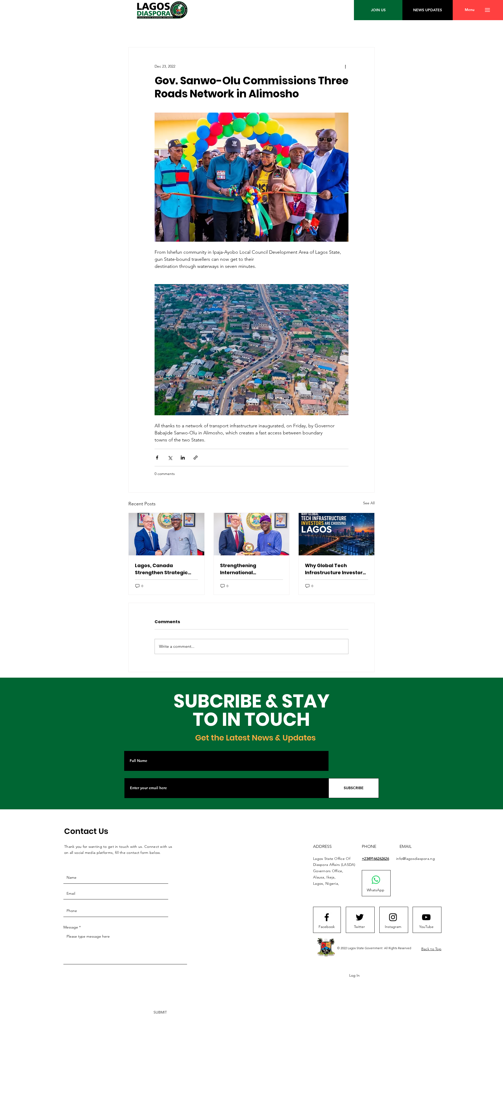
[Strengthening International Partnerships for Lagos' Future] (251, 534)
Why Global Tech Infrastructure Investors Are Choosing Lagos (335, 569)
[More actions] (345, 66)
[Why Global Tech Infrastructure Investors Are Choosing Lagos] (336, 534)
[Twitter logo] (359, 917)
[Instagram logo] (393, 917)
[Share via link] (195, 457)
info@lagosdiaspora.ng (415, 858)
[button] (469, 10)
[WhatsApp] (376, 880)
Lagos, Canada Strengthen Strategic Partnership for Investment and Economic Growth (161, 569)
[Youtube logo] (426, 917)
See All (369, 503)
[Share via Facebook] (157, 457)
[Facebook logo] (326, 917)
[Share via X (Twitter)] (169, 457)
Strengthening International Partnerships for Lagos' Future (249, 569)
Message (70, 927)
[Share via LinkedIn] (182, 457)
